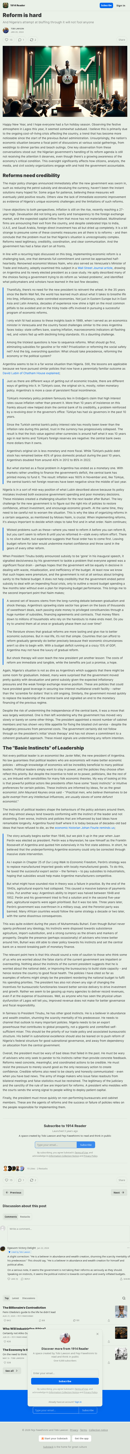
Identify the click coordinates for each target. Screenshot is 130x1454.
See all (9, 1370)
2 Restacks (42, 1168)
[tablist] (17, 1216)
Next (117, 1192)
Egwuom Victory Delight (21, 1247)
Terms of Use (81, 1388)
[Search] (124, 1298)
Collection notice (98, 1430)
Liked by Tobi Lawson (20, 1252)
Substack (48, 1446)
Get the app (82, 1438)
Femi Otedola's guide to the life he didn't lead (29, 1312)
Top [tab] (7, 1298)
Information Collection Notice (64, 1392)
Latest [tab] (15, 1298)
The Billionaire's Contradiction (24, 1307)
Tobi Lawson (17, 28)
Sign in (120, 5)
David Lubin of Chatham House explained (31, 373)
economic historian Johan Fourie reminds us (85, 827)
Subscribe (106, 5)
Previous (15, 1192)
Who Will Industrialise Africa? (24, 1328)
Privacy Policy (90, 1392)
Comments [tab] (11, 1216)
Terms (83, 1430)
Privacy (74, 1430)
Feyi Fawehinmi (25, 1316)
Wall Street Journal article (95, 268)
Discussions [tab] (28, 1298)
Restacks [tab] (25, 1216)
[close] (97, 1334)
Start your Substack (56, 1438)
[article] (65, 1314)
